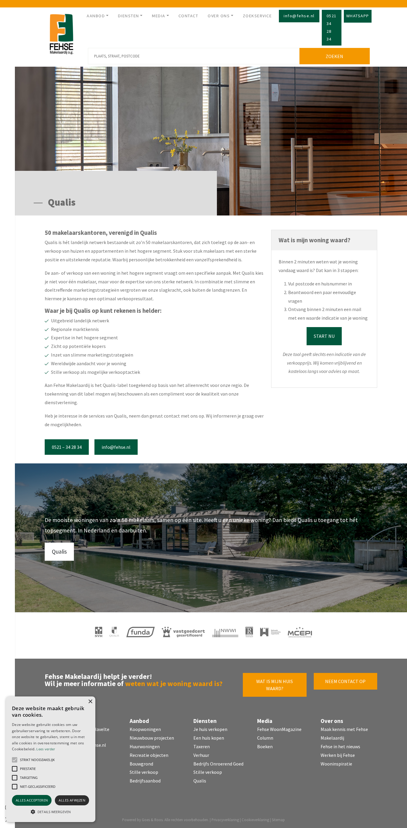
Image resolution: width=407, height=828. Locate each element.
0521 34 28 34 (332, 27)
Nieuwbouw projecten (152, 738)
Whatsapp (357, 15)
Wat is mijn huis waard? (274, 684)
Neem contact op (345, 681)
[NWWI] (225, 632)
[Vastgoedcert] (183, 632)
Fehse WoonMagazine (279, 729)
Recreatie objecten (149, 755)
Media (158, 15)
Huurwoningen (145, 746)
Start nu (324, 336)
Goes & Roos (152, 819)
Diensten (128, 15)
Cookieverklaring (255, 819)
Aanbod (96, 15)
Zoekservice (257, 15)
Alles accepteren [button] (32, 800)
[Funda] (140, 632)
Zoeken (334, 56)
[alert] (50, 759)
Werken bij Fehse (338, 755)
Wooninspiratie (336, 764)
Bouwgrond (141, 764)
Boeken (265, 746)
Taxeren (201, 746)
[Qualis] (114, 632)
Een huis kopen (208, 738)
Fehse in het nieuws (340, 746)
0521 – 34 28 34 (67, 447)
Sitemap (278, 819)
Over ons (219, 15)
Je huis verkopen (210, 729)
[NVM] (98, 632)
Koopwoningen (145, 729)
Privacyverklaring (225, 819)
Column (265, 738)
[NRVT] (249, 632)
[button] (15, 760)
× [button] (90, 701)
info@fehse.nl (299, 15)
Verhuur (201, 755)
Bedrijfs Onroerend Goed (218, 764)
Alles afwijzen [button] (72, 800)
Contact (188, 15)
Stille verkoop (144, 772)
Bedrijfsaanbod (145, 781)
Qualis (59, 551)
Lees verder (45, 749)
